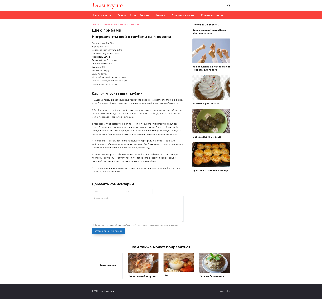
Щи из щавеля (107, 265)
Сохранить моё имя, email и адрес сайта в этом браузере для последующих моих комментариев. (136, 225)
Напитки (160, 15)
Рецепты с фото (101, 15)
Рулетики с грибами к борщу (210, 170)
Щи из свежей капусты (142, 276)
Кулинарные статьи (212, 15)
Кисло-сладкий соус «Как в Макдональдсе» (209, 31)
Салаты (122, 15)
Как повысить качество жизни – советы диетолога (211, 68)
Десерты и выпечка (183, 15)
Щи (166, 275)
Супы (133, 15)
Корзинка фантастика (205, 103)
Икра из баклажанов (212, 276)
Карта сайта (224, 291)
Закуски (144, 15)
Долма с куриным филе (206, 137)
